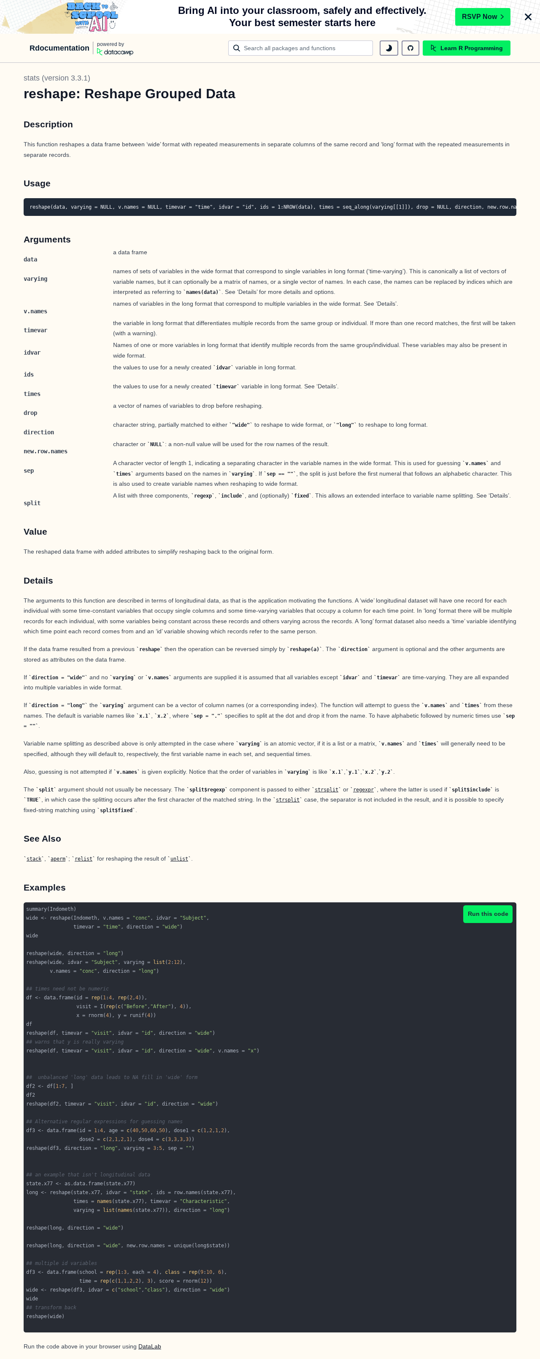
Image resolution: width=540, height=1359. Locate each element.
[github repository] (410, 48)
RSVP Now (479, 16)
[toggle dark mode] (389, 48)
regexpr (363, 790)
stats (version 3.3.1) (57, 78)
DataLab (149, 1346)
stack (34, 859)
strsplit (326, 790)
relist (83, 859)
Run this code (488, 913)
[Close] (528, 16)
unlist (179, 859)
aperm (58, 859)
